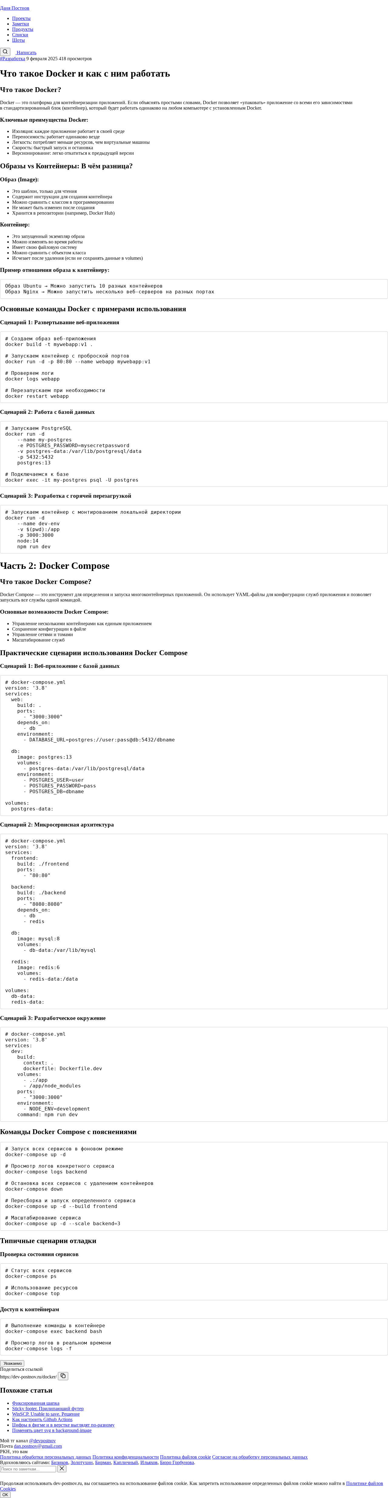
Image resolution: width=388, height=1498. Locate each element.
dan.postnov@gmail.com (38, 1446)
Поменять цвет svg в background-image (52, 1430)
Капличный (125, 1462)
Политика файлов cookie (185, 1457)
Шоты (18, 40)
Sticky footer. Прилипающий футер (48, 1408)
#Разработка (12, 58)
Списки (20, 34)
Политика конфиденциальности (125, 1457)
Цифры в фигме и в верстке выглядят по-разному (63, 1424)
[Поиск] (5, 52)
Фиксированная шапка (35, 1403)
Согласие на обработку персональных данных (260, 1457)
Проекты (21, 18)
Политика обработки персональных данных (45, 1457)
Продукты (22, 29)
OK (5, 1495)
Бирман (103, 1462)
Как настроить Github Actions (42, 1419)
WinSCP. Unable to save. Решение (46, 1414)
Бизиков (59, 1462)
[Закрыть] (61, 1468)
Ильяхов (149, 1462)
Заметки (20, 23)
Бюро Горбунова (177, 1462)
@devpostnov (42, 1440)
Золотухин (82, 1462)
